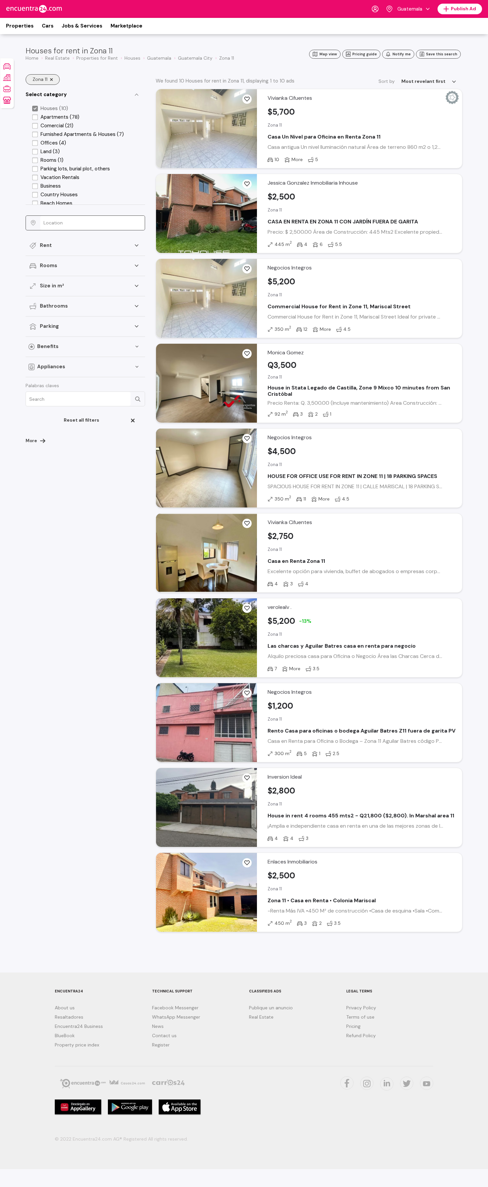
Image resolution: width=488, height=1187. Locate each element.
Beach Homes (56, 203)
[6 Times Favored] (247, 353)
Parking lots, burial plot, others (75, 168)
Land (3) (50, 151)
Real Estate (261, 1017)
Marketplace (126, 26)
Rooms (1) (52, 160)
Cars (47, 26)
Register (161, 1045)
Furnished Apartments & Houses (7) (82, 134)
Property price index (77, 1045)
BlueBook (65, 1036)
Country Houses (59, 194)
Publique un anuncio (271, 1008)
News (158, 1026)
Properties (20, 26)
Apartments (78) (60, 117)
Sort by (386, 81)
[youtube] (426, 1083)
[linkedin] (386, 1084)
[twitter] (347, 1083)
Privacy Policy (361, 1008)
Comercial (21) (57, 125)
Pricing (353, 1026)
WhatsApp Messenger (176, 1017)
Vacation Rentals (60, 177)
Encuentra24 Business (79, 1026)
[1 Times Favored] (247, 268)
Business (51, 186)
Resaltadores (69, 1017)
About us (65, 1008)
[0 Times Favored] (247, 99)
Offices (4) (53, 143)
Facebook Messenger (175, 1008)
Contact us (164, 1036)
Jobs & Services (82, 26)
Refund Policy (361, 1036)
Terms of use (360, 1017)
